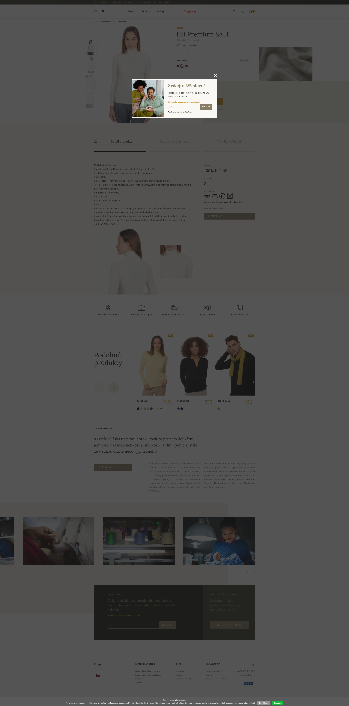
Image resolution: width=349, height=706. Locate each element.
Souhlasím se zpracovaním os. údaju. (184, 102)
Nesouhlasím (263, 703)
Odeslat (206, 107)
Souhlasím (278, 703)
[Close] (214, 75)
